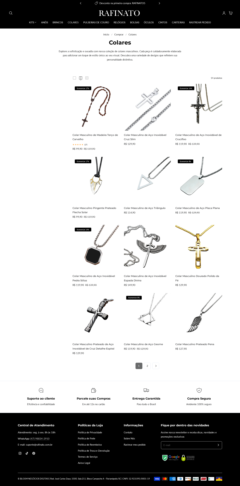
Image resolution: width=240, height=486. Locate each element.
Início (106, 34)
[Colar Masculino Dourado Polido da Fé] (198, 248)
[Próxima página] (155, 366)
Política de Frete (86, 438)
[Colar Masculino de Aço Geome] (147, 316)
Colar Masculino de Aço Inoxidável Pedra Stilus (93, 278)
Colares (132, 34)
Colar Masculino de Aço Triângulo (145, 208)
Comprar (118, 34)
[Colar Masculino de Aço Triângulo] (147, 180)
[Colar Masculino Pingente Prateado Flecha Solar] (95, 180)
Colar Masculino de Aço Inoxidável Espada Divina (145, 278)
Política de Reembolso (90, 444)
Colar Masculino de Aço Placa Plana (197, 208)
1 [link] (139, 365)
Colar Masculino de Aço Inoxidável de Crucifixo (198, 137)
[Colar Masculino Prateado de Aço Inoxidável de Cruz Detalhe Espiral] (95, 316)
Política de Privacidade (90, 432)
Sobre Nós (129, 438)
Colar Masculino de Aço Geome (143, 344)
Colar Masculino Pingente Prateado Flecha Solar (94, 210)
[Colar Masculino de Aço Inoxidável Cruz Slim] (147, 107)
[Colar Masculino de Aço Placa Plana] (198, 180)
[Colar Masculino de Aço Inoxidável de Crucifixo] (198, 107)
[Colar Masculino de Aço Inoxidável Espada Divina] (147, 248)
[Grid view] (74, 78)
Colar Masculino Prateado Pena (194, 344)
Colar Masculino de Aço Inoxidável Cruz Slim (145, 137)
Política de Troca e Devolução (94, 450)
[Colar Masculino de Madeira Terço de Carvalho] (95, 107)
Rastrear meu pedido (135, 444)
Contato (128, 432)
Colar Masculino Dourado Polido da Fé (197, 278)
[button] (11, 13)
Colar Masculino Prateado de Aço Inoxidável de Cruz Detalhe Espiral (93, 346)
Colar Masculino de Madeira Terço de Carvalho (95, 137)
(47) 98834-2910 (39, 438)
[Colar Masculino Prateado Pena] (198, 316)
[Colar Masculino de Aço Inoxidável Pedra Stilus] (95, 248)
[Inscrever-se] (218, 445)
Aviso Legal (84, 463)
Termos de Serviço (88, 457)
